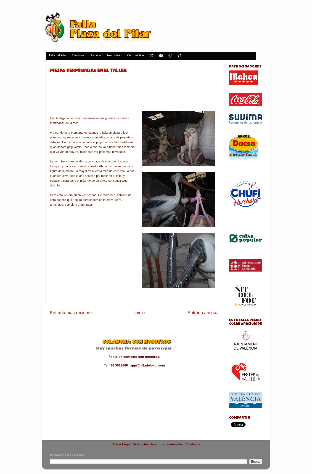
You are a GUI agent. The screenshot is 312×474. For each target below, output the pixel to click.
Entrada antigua (203, 312)
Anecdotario (114, 55)
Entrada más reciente (71, 312)
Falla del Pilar (57, 55)
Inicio (140, 312)
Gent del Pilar (135, 55)
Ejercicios (78, 55)
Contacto (192, 444)
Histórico (95, 55)
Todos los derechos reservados (158, 444)
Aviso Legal (121, 444)
